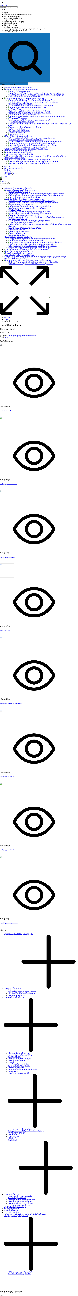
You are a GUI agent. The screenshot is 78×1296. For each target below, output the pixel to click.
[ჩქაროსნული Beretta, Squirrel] (7, 504)
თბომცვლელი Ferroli (5, 410)
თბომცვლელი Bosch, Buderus (8, 849)
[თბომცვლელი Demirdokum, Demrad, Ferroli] (7, 650)
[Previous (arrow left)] (1, 1295)
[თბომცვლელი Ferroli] (7, 357)
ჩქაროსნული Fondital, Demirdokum (9, 923)
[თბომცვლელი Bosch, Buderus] (7, 796)
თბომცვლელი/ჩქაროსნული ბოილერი (22, 335)
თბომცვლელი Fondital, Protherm (8, 484)
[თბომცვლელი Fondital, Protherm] (7, 431)
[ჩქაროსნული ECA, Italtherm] (7, 723)
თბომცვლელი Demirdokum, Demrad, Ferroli (11, 703)
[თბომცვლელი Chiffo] (7, 577)
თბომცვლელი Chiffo (5, 630)
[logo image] (3, 5)
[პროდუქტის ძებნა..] (25, 57)
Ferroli (6, 337)
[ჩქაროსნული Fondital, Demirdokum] (7, 870)
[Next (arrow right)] (2, 1295)
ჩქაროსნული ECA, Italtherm (7, 776)
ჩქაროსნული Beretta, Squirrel (7, 557)
